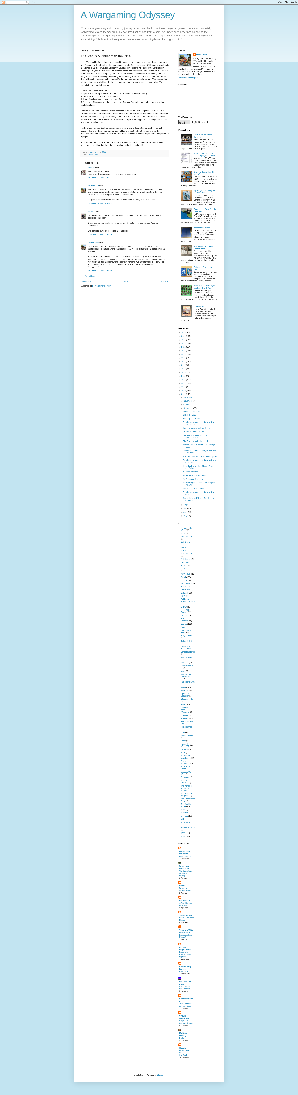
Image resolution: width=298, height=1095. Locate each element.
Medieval (185, 662)
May (185, 516)
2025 (183, 336)
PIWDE (184, 704)
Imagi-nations (186, 636)
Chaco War (185, 590)
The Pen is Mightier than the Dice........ (199, 441)
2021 (183, 351)
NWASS (184, 690)
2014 (183, 376)
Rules (183, 741)
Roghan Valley (187, 735)
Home (125, 281)
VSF (182, 819)
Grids (183, 627)
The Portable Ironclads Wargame (186, 788)
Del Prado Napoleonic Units (188, 600)
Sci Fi (183, 753)
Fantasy (184, 615)
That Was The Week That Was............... (199, 432)
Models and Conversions (186, 675)
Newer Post (86, 281)
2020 (183, 354)
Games (184, 624)
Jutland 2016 (186, 641)
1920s (183, 547)
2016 (183, 369)
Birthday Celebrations (192, 419)
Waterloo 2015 (187, 822)
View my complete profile (189, 78)
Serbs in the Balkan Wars (193, 488)
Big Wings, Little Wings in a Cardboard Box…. (205, 192)
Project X (184, 715)
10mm (183, 533)
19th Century (186, 554)
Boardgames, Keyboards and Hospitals (204, 247)
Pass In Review (185, 856)
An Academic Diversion (193, 479)
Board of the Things (202, 228)
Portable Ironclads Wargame (185, 710)
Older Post (164, 281)
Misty (183, 671)
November (188, 401)
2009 (183, 394)
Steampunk (185, 777)
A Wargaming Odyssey (128, 15)
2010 (183, 390)
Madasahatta (186, 657)
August (186, 505)
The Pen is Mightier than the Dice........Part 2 (195, 436)
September (188, 408)
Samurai (184, 749)
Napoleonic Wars (188, 682)
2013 (183, 380)
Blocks (183, 587)
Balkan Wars (186, 583)
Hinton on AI (183, 971)
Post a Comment (92, 276)
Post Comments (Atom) (102, 286)
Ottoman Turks (187, 699)
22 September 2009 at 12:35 (100, 271)
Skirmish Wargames (185, 762)
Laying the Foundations (186, 647)
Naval (183, 687)
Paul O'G (91, 212)
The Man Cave (185, 915)
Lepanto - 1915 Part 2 (192, 411)
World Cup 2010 (188, 828)
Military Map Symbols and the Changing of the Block (204, 154)
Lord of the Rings (188, 652)
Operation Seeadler (185, 695)
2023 (183, 343)
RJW (183, 732)
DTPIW (184, 607)
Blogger (160, 1075)
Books (181, 1038)
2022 (183, 347)
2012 (183, 383)
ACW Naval (186, 568)
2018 (183, 362)
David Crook (93, 186)
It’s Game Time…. (201, 306)
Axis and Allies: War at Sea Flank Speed (200, 457)
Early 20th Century (185, 611)
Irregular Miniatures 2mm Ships (196, 428)
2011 (183, 387)
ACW (183, 565)
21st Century (186, 562)
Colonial (184, 593)
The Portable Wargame (186, 794)
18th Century (186, 542)
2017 (183, 365)
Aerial (183, 577)
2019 (183, 358)
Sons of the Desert (185, 767)
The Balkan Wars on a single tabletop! (185, 873)
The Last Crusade (184, 781)
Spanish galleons (185, 890)
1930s (183, 550)
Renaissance (186, 727)
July (185, 508)
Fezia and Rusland (185, 619)
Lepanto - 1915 (189, 415)
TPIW (183, 810)
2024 (183, 340)
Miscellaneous (93, 154)
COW (183, 596)
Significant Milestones (185, 757)
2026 (183, 332)
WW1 (183, 833)
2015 (183, 372)
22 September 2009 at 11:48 (100, 203)
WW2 (183, 836)
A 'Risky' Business (190, 472)
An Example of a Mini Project (195, 475)
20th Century (186, 559)
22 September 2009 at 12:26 (100, 234)
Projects (184, 718)
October (187, 404)
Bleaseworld (184, 901)
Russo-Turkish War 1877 (187, 745)
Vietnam (184, 816)
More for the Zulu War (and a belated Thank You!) (205, 287)
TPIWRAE (185, 813)
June (185, 512)
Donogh (91, 168)
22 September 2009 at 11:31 (100, 178)
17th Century (186, 536)
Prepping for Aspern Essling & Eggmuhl (185, 954)
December (188, 397)
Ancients (184, 580)
